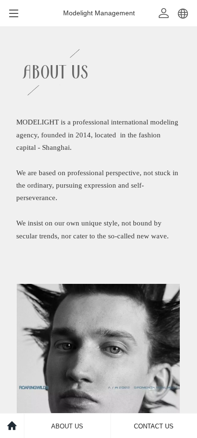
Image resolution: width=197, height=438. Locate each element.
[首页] (12, 426)
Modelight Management (99, 13)
